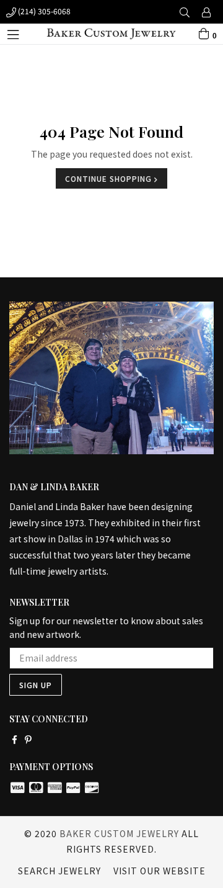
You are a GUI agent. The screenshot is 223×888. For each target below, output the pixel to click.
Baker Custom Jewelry (119, 833)
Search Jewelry (59, 870)
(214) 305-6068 (43, 11)
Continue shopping (109, 178)
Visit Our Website (159, 870)
